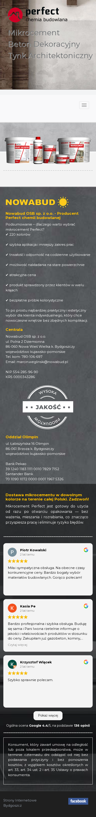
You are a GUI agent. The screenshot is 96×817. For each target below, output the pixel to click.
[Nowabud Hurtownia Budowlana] (78, 801)
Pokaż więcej (48, 715)
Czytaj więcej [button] (17, 645)
